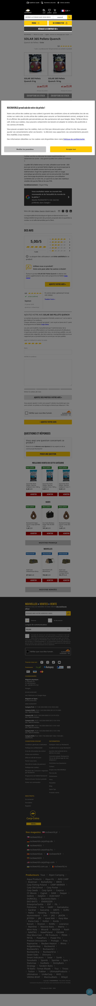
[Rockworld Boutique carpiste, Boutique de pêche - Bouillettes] (28, 11)
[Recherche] (69, 17)
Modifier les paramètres (25, 149)
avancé (60, 17)
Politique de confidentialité (74, 139)
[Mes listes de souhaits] (49, 10)
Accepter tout (71, 149)
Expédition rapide (34, 2)
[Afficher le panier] (55, 10)
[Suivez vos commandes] (44, 10)
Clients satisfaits (65, 2)
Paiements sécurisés (50, 2)
